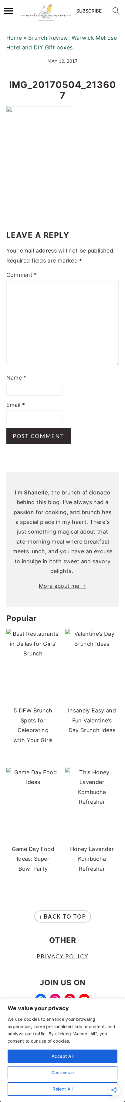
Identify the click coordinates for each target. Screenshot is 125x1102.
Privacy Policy (62, 956)
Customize (62, 1072)
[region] (62, 1050)
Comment (21, 275)
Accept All (63, 1056)
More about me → (62, 586)
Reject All (62, 1088)
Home (14, 38)
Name (16, 377)
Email (15, 405)
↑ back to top (62, 916)
